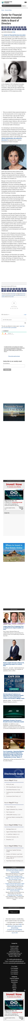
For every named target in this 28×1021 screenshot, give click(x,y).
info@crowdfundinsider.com (15, 959)
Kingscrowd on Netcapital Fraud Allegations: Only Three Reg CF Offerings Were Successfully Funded (14, 878)
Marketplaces (14, 982)
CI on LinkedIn (14, 970)
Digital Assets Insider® (14, 951)
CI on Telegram (14, 974)
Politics (14, 984)
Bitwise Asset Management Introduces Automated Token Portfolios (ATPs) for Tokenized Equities (15, 870)
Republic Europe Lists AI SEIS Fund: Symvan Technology (15, 890)
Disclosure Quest (14, 949)
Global (14, 989)
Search (24, 5)
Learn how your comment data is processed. (13, 326)
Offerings (14, 987)
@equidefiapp (14, 928)
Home (2, 10)
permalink (12, 296)
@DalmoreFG (11, 926)
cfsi (16, 295)
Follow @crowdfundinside (14, 356)
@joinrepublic (18, 926)
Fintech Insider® (14, 948)
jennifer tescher (20, 295)
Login (25, 314)
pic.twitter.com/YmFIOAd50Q (14, 929)
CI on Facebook (14, 968)
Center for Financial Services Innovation (15, 35)
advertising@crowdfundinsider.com (17, 963)
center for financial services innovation (8, 295)
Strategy (14, 985)
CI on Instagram (14, 972)
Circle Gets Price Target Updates (14, 895)
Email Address (6, 363)
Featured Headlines (14, 978)
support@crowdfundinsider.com (16, 961)
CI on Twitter (14, 966)
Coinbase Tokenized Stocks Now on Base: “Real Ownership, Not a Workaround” (14, 884)
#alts (20, 924)
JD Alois (13, 32)
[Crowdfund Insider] (6, 2)
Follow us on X (14, 912)
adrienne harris (22, 293)
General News (8, 10)
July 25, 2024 (15, 932)
